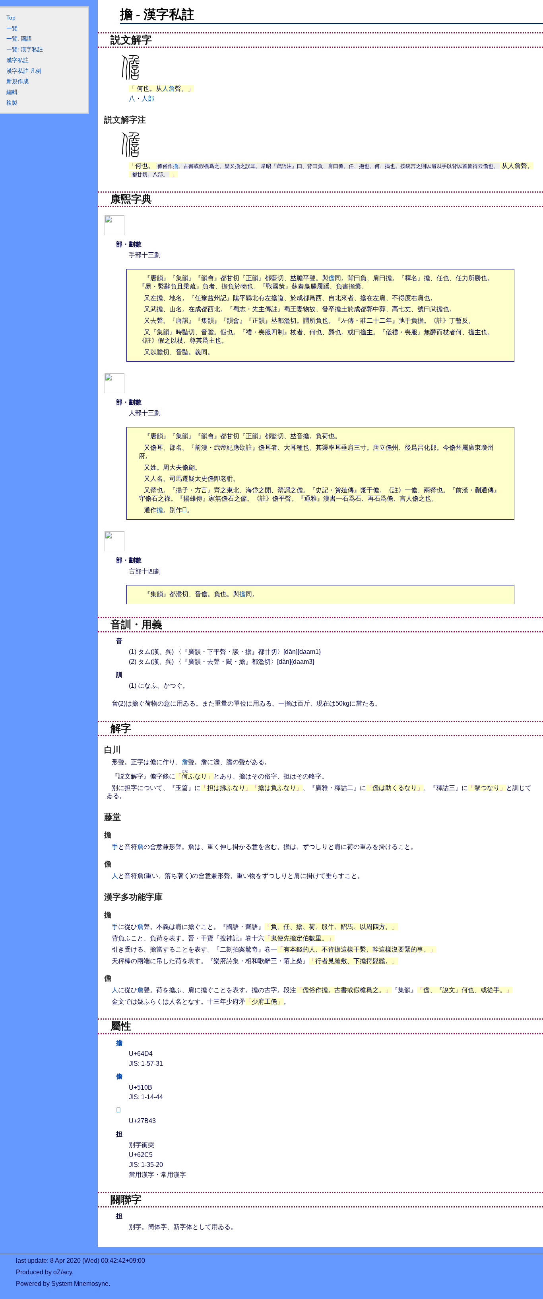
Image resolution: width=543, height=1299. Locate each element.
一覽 (11, 28)
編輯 (11, 92)
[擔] (114, 230)
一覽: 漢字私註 (24, 49)
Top (11, 17)
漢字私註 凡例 (23, 71)
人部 (148, 98)
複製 (11, 102)
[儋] (114, 388)
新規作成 (17, 81)
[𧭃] (114, 546)
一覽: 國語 (19, 38)
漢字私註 (17, 60)
